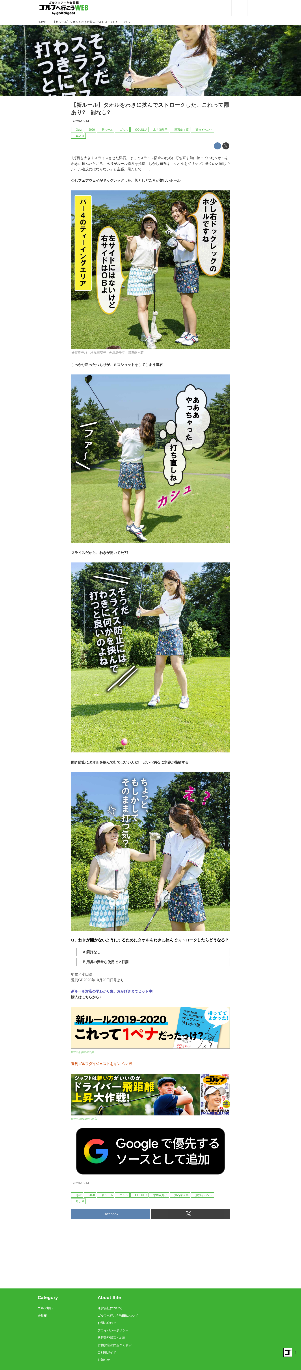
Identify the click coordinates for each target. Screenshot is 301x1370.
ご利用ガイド (107, 1352)
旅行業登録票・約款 (111, 1337)
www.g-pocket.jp (82, 1052)
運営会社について (110, 1308)
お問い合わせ (107, 1323)
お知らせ (104, 1359)
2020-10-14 (81, 121)
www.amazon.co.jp (84, 1118)
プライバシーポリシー (113, 1330)
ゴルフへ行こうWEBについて (118, 1315)
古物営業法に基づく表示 (115, 1345)
